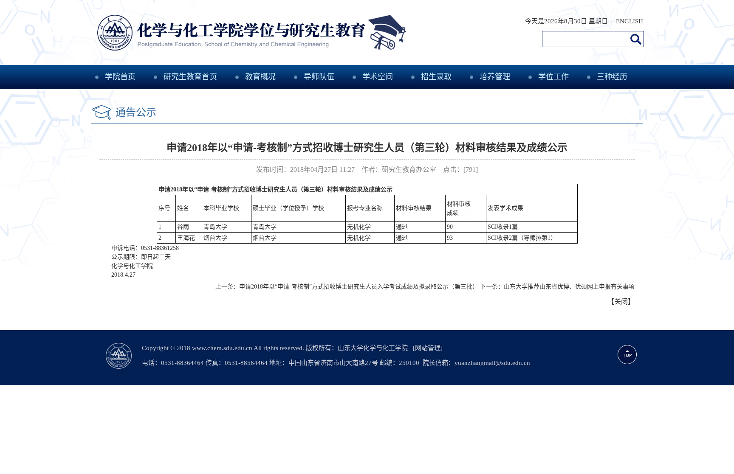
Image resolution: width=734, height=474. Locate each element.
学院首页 (120, 77)
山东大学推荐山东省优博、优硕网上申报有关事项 (569, 286)
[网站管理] (428, 348)
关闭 (621, 301)
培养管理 (495, 77)
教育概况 (260, 77)
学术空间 (377, 77)
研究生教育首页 (190, 77)
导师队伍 (319, 77)
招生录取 (436, 77)
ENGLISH (629, 21)
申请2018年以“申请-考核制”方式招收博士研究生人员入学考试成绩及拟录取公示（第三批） (358, 286)
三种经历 (612, 77)
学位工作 (553, 77)
